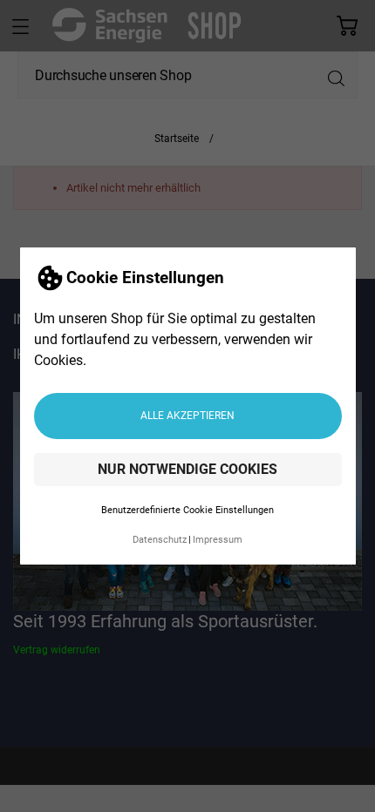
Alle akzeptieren (187, 415)
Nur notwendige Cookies (187, 469)
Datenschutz (160, 539)
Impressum (217, 539)
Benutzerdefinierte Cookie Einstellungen (187, 510)
